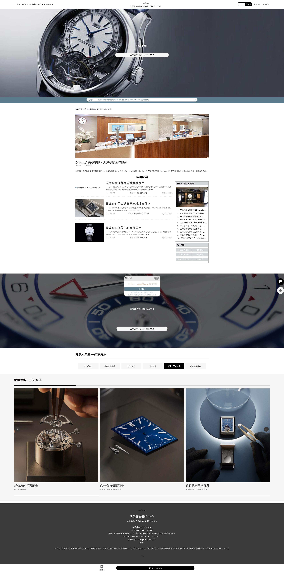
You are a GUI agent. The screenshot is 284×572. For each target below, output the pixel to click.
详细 (151, 190)
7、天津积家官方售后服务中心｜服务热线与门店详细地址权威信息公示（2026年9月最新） (192, 229)
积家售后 (200, 250)
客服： (142, 329)
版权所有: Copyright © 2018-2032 (142, 540)
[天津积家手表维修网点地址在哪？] (89, 216)
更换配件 (49, 4)
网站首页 (25, 4)
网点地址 (266, 4)
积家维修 (200, 255)
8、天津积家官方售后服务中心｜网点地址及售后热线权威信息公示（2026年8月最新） (192, 232)
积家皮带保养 (183, 255)
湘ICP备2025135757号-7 (150, 536)
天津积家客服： (142, 55)
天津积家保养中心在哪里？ (124, 228)
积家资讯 (200, 259)
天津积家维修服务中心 (93, 109)
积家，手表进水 (184, 259)
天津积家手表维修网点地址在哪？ (128, 203)
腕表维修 (33, 4)
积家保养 (137, 214)
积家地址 (143, 193)
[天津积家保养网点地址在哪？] (88, 188)
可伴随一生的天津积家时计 (110, 489)
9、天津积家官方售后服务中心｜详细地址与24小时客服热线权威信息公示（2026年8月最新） (192, 235)
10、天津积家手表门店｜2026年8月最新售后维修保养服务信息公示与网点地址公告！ (192, 238)
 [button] (266, 429)
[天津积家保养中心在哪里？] (89, 241)
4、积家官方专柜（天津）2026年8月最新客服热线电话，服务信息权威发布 (192, 219)
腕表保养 (41, 4)
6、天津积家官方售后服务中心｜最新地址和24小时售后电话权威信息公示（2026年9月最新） (192, 226)
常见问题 (257, 4)
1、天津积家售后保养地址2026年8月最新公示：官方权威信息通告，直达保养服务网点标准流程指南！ (192, 210)
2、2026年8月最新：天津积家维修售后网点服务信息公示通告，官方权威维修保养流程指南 (192, 213)
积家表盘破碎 (183, 250)
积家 (137, 193)
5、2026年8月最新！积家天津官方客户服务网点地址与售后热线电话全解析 (192, 223)
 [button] (18, 429)
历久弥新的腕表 (20, 489)
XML (142, 543)
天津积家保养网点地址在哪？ (125, 183)
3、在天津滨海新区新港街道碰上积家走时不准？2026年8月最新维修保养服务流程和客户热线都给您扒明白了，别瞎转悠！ (192, 216)
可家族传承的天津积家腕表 (196, 489)
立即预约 (142, 289)
